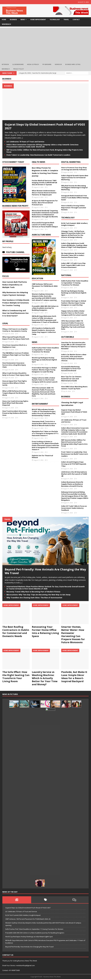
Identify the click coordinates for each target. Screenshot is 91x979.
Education (37, 278)
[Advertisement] (45, 44)
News (34, 342)
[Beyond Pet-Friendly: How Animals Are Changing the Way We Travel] (45, 564)
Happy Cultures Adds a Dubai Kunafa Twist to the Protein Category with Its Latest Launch (44, 380)
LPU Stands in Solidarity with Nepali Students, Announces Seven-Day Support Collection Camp (44, 331)
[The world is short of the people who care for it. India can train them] (50, 797)
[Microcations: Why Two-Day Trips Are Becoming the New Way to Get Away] (55, 704)
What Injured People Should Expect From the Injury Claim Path (15, 338)
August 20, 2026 (68, 192)
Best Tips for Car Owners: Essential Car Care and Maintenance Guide (71, 379)
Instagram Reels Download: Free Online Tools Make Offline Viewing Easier (75, 198)
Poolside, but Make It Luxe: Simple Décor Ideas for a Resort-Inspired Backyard (74, 676)
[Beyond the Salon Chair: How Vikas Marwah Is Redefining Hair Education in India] (40, 883)
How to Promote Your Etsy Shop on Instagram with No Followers (74, 168)
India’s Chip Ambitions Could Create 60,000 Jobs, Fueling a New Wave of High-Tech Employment (74, 245)
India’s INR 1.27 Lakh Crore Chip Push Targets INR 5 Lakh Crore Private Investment (73, 265)
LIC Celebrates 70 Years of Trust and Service (25, 141)
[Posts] (16, 899)
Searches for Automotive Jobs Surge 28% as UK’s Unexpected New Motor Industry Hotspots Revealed (73, 345)
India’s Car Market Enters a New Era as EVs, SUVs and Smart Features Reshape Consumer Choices (73, 357)
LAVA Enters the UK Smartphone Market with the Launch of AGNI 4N (74, 474)
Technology (68, 217)
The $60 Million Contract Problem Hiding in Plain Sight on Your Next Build (16, 355)
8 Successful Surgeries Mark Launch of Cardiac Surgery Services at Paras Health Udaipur (45, 225)
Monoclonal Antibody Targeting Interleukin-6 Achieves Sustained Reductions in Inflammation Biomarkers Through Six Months (45, 214)
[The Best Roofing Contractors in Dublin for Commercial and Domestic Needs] (16, 613)
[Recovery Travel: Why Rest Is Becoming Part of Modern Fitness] (24, 704)
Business (6, 78)
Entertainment (40, 404)
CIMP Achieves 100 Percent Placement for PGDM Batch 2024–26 (45, 286)
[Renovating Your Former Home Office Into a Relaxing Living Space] (45, 613)
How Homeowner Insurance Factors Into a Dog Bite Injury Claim (14, 365)
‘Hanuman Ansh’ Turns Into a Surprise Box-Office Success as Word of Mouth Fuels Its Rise (44, 423)
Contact (76, 20)
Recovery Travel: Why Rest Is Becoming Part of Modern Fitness (33, 592)
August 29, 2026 (9, 334)
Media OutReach (33, 64)
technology (55, 20)
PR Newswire (46, 64)
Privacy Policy (18, 69)
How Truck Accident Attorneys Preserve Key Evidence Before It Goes (14, 413)
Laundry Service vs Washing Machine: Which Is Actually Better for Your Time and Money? (44, 678)
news (22, 20)
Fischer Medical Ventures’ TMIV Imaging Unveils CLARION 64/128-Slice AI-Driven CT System (44, 182)
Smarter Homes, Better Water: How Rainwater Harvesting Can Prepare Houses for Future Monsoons (73, 634)
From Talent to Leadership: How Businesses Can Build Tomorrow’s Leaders (38, 155)
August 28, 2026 (68, 351)
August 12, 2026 (9, 388)
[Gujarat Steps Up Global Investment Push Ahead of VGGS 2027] (45, 119)
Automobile (67, 337)
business (13, 20)
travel (66, 20)
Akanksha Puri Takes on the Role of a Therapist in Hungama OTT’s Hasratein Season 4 (45, 433)
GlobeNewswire (18, 64)
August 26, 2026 (9, 341)
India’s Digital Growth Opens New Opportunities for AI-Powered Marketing (74, 177)
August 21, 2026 (68, 182)
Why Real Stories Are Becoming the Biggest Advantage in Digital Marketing (74, 188)
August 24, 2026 (68, 172)
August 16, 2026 (68, 383)
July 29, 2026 (67, 391)
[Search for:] (77, 73)
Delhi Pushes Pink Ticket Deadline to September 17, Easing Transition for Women (45, 350)
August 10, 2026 (9, 418)
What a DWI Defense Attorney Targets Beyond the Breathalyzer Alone (15, 393)
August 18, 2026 (9, 370)
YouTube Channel (15, 252)
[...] (22, 138)
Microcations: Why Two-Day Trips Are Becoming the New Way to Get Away (39, 594)
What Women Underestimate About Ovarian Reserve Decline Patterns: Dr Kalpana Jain (44, 193)
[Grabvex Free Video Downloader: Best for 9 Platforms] (45, 704)
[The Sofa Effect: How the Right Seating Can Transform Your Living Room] (16, 659)
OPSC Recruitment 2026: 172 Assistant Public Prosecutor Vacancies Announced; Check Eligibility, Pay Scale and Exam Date (43, 392)
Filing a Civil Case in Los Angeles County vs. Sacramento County (14, 330)
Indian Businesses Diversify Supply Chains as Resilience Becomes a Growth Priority (72, 484)
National (66, 275)
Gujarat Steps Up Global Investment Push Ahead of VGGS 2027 (45, 126)
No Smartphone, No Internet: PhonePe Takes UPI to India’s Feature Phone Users (73, 255)
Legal (5, 323)
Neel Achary (7, 247)
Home (4, 20)
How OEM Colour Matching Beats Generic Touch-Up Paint (74, 388)
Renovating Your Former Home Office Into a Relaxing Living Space (45, 631)
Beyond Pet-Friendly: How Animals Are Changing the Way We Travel (45, 571)
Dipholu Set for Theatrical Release (42, 456)
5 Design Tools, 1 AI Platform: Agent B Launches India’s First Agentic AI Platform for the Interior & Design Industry (73, 234)
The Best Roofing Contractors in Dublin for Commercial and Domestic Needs (15, 631)
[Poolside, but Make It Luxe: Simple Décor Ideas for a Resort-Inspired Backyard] (75, 659)
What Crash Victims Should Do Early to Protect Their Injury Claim (15, 374)
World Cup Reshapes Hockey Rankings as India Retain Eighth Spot (44, 360)
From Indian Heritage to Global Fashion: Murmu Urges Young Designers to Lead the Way (44, 370)
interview (5, 64)
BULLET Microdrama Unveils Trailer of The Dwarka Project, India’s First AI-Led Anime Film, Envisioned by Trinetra (44, 412)
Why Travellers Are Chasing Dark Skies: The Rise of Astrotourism (34, 597)
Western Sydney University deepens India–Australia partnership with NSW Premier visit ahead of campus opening (44, 297)
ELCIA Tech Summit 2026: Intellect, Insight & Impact (74, 224)
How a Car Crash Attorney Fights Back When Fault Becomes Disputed (15, 403)
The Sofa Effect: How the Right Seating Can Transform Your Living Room (16, 676)
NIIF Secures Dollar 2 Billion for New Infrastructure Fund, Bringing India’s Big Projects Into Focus (45, 151)
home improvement (38, 20)
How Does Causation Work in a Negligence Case (14, 346)
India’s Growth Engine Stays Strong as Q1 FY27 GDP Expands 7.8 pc (73, 464)
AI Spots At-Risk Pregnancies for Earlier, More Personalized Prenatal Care (45, 203)
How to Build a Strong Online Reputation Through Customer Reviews (73, 208)
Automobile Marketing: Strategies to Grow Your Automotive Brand (71, 369)
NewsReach (6, 24)
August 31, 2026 (38, 187)
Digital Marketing (71, 162)
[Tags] (45, 899)
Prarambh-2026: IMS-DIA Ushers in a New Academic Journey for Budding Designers (45, 308)
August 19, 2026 (9, 349)
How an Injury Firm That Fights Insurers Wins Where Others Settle (14, 383)
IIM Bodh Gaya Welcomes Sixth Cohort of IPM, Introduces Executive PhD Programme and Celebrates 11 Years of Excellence (45, 319)
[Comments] (74, 899)
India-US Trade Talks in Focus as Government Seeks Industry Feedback (74, 508)
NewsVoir (58, 64)
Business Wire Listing (72, 64)
